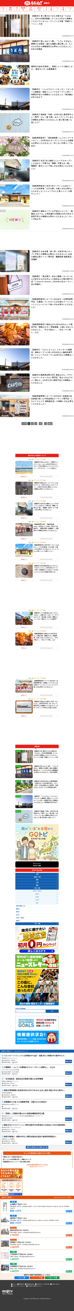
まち (46, 8)
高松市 (17, 911)
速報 (63, 8)
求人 (17, 8)
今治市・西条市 (20, 917)
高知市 (17, 920)
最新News (10, 8)
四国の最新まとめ (20, 906)
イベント (57, 8)
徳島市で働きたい (7, 1051)
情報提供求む (30, 1284)
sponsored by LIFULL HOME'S (62, 1197)
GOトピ (3, 8)
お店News (30, 8)
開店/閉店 (23, 8)
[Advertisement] (37, 240)
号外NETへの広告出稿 (43, 1284)
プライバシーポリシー (19, 1286)
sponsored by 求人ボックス (21, 1051)
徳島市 (47, 3)
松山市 (17, 914)
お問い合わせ (55, 1284)
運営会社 (21, 1284)
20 (40, 423)
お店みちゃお (39, 8)
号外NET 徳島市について (35, 1286)
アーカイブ (69, 8)
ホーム (15, 1284)
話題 (51, 8)
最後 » (50, 423)
